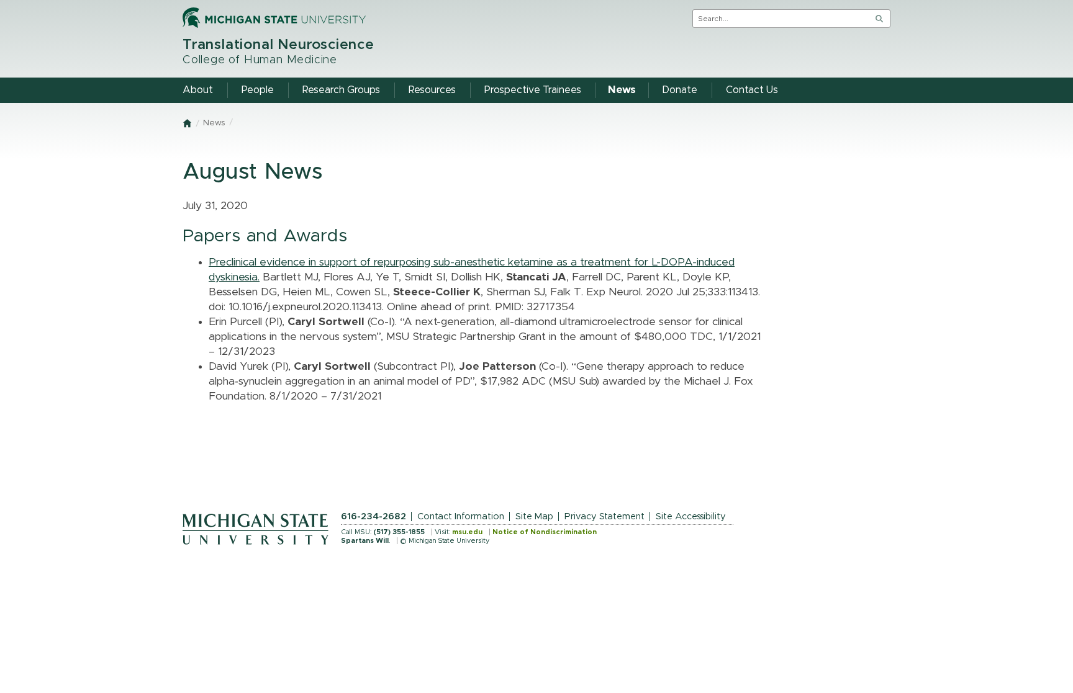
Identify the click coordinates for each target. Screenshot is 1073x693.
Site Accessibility (691, 516)
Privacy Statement (604, 516)
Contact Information (460, 516)
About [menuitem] (198, 90)
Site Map (534, 516)
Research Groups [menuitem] (341, 90)
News (214, 123)
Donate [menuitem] (680, 90)
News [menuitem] (622, 90)
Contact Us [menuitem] (752, 90)
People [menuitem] (258, 90)
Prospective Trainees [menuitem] (532, 90)
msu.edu (467, 532)
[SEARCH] (879, 18)
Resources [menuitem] (432, 90)
